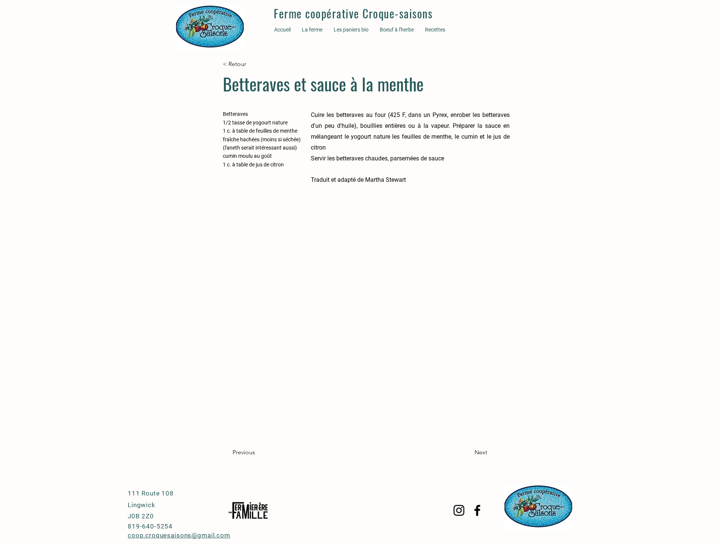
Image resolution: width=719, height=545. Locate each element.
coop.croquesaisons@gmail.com (179, 535)
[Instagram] (459, 510)
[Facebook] (477, 510)
